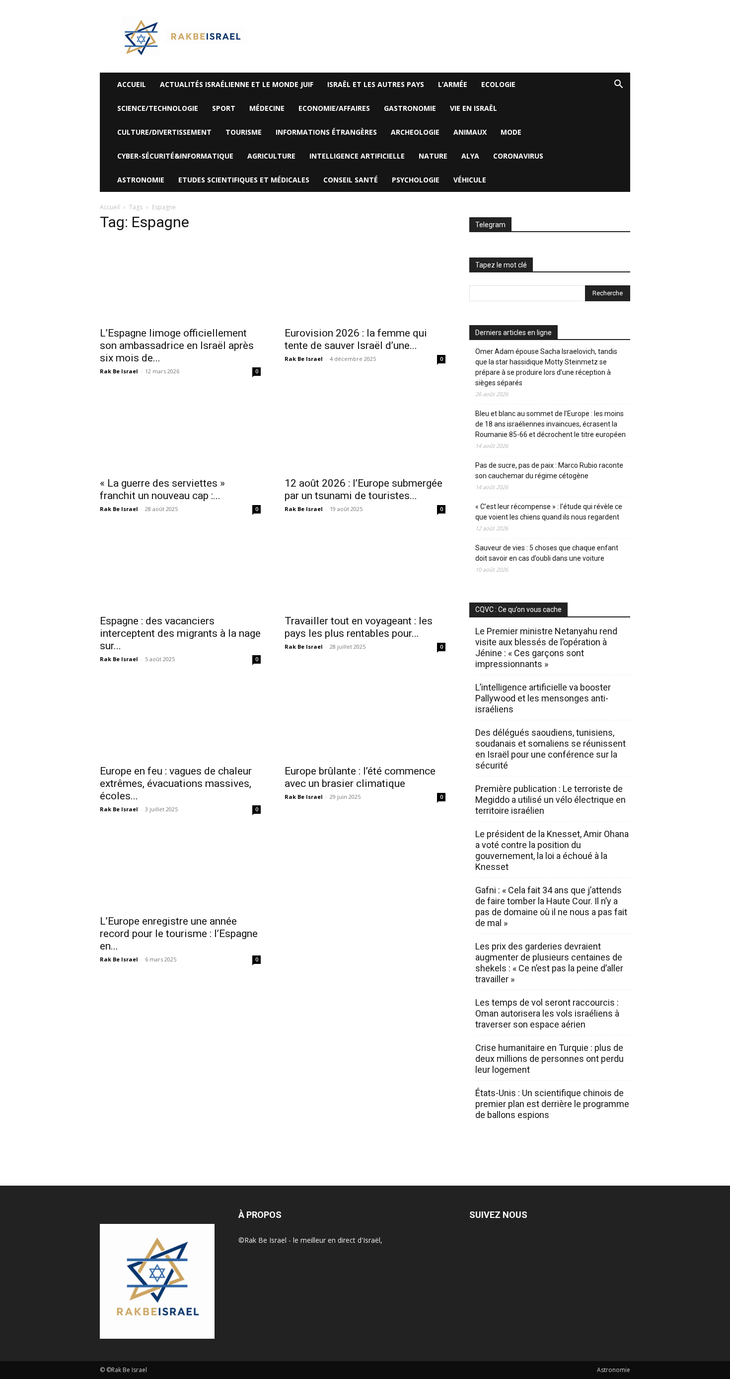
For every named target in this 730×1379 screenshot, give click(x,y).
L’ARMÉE (452, 84)
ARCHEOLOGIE (415, 132)
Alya (470, 156)
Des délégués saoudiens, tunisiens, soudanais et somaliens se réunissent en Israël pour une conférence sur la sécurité (550, 749)
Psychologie (415, 179)
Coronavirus (518, 156)
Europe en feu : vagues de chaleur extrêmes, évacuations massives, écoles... (176, 783)
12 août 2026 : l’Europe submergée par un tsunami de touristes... (363, 489)
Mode (511, 132)
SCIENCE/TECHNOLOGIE (157, 108)
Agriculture (271, 156)
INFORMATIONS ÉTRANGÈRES (326, 132)
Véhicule (469, 179)
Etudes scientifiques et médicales (243, 179)
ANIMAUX (470, 132)
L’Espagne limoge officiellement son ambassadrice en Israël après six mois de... (177, 345)
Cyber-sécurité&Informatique (175, 156)
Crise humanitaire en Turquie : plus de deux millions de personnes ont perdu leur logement (549, 1058)
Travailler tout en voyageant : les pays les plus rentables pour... (359, 627)
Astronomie (140, 179)
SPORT (223, 108)
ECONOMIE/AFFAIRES (334, 108)
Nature (433, 156)
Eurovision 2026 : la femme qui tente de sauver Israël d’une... (356, 339)
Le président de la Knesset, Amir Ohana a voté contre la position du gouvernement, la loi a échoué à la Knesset (552, 850)
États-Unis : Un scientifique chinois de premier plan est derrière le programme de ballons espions (552, 1104)
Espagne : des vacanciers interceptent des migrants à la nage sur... (180, 633)
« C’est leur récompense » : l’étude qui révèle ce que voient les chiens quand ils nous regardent (548, 512)
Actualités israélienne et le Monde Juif (236, 84)
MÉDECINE (267, 108)
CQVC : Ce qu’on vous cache (518, 609)
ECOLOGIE (498, 84)
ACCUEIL (131, 84)
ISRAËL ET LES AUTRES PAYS (375, 84)
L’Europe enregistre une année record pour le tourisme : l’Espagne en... (179, 933)
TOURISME (243, 132)
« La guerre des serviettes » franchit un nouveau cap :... (162, 489)
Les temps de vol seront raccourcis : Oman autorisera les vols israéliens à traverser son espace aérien (547, 1013)
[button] (618, 85)
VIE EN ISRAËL (473, 108)
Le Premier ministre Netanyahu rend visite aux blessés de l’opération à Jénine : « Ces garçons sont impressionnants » (546, 647)
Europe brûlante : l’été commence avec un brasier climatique (360, 777)
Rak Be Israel (119, 371)
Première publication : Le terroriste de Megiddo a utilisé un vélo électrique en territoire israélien (550, 799)
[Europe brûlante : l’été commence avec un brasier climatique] (365, 719)
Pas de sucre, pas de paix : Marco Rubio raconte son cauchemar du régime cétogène (549, 470)
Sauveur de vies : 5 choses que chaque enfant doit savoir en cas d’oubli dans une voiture (546, 553)
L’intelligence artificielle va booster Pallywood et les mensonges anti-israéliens (543, 698)
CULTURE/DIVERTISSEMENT (164, 132)
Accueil (110, 207)
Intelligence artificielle (357, 156)
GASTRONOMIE (410, 108)
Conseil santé (350, 179)
